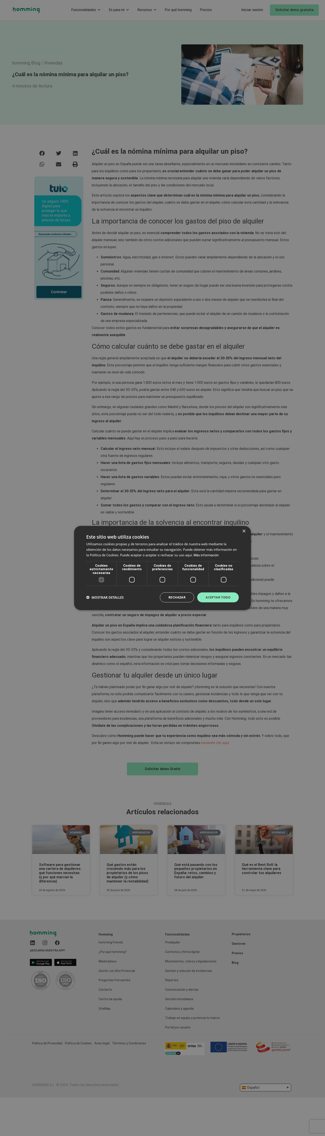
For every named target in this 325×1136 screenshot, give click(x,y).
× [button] (243, 531)
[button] (105, 597)
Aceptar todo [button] (218, 597)
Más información (206, 555)
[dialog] (162, 568)
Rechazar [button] (176, 597)
